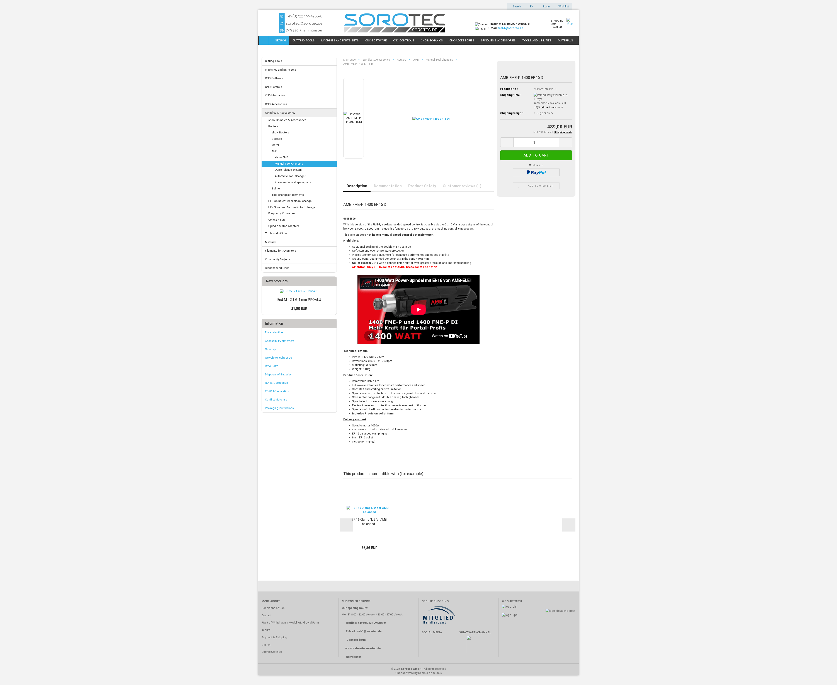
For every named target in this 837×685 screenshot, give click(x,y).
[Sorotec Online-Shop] (365, 23)
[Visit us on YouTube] (440, 646)
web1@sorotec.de (510, 28)
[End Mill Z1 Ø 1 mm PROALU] (299, 291)
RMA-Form (271, 366)
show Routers (280, 132)
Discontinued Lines (277, 267)
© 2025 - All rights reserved (418, 668)
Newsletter (353, 656)
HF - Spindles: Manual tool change (289, 201)
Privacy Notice (274, 332)
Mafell (275, 145)
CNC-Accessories (461, 40)
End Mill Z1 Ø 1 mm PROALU (299, 300)
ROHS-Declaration (276, 382)
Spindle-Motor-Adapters (283, 226)
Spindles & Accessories (498, 40)
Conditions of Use (273, 608)
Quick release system (288, 169)
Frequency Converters (282, 213)
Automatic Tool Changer (290, 176)
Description (357, 186)
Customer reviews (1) (462, 186)
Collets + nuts (277, 219)
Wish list (563, 6)
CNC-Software (376, 40)
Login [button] (546, 6)
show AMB (281, 157)
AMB (274, 151)
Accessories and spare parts (293, 182)
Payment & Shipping (274, 637)
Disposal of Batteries (278, 374)
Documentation (388, 186)
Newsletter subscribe (278, 357)
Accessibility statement (279, 340)
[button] (530, 6)
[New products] (332, 281)
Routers (273, 126)
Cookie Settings (272, 651)
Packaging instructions (279, 408)
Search (280, 40)
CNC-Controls (403, 40)
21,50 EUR (299, 309)
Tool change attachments (288, 194)
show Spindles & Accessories (287, 120)
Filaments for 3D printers (280, 250)
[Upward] (825, 675)
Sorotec (277, 138)
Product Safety (422, 186)
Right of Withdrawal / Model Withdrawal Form (290, 622)
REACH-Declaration (277, 391)
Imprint (266, 630)
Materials (565, 40)
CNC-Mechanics (432, 40)
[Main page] (263, 40)
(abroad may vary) (552, 107)
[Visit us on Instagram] (452, 646)
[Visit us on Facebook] (427, 646)
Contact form (356, 639)
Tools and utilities (536, 40)
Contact (266, 615)
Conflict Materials (276, 399)
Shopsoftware (404, 673)
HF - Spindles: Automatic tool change (291, 207)
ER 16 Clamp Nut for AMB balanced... (369, 522)
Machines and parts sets (340, 40)
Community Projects (277, 259)
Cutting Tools (304, 40)
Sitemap (270, 349)
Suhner (276, 188)
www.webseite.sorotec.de (363, 648)
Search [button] (516, 6)
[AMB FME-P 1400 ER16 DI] (431, 118)
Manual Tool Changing (289, 163)
